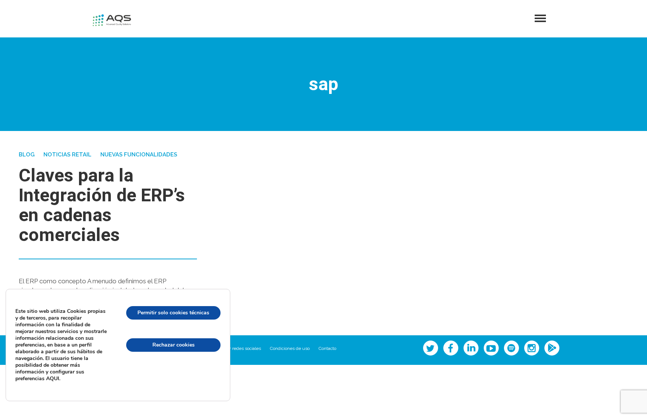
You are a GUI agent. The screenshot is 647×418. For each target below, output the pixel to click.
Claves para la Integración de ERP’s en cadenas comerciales (102, 205)
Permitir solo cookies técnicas (173, 312)
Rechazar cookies (173, 344)
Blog (26, 154)
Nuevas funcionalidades (138, 154)
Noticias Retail (67, 154)
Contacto (327, 348)
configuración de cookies (173, 377)
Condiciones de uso (290, 348)
